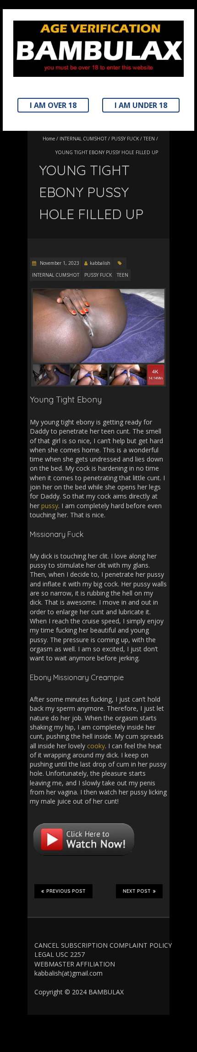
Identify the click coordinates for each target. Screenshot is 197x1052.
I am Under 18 (141, 105)
